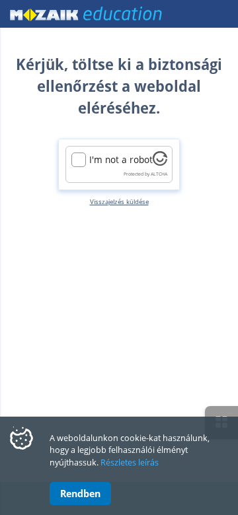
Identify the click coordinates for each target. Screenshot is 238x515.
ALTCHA (159, 174)
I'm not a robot (121, 160)
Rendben (80, 493)
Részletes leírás (129, 462)
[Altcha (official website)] (160, 162)
